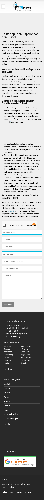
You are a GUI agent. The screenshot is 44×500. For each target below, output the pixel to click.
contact (11, 211)
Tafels (6, 410)
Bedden (7, 401)
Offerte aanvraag (13, 336)
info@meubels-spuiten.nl (16, 334)
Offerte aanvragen (11, 418)
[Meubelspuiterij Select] (22, 6)
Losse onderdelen (11, 414)
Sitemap (27, 492)
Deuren (7, 393)
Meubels (7, 384)
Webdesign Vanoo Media (12, 492)
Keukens (7, 388)
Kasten (6, 397)
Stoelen (7, 405)
